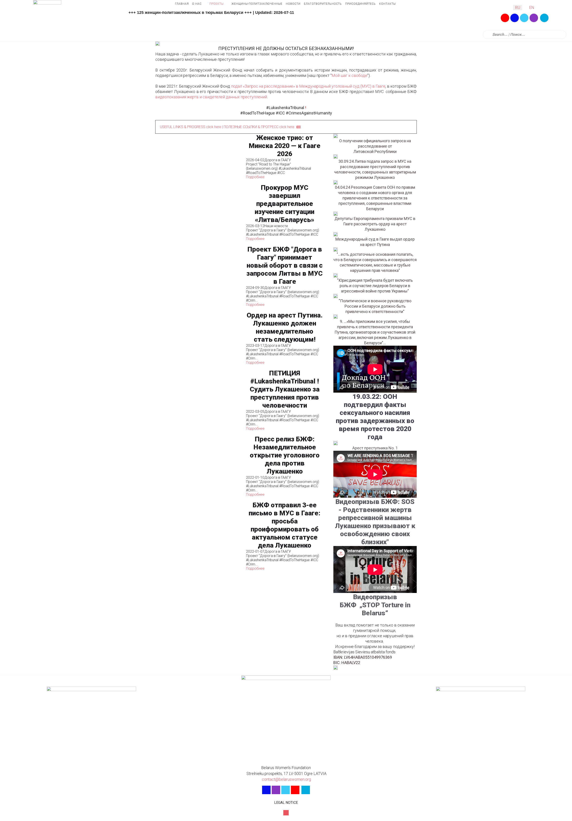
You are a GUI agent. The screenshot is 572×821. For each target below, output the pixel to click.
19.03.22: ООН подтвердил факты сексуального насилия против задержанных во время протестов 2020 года (375, 417)
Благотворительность (323, 3)
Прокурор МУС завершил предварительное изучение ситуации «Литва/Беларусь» (284, 204)
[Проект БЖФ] (198, 276)
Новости (293, 3)
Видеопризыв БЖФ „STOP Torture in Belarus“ (375, 605)
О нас (197, 3)
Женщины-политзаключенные (256, 3)
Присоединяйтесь (360, 3)
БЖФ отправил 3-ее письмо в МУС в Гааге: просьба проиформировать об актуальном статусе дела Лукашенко (284, 525)
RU (517, 7)
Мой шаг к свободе (349, 75)
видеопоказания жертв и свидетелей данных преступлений (211, 97)
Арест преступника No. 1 (375, 448)
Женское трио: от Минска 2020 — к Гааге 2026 (284, 146)
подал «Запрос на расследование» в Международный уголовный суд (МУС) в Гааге (308, 86)
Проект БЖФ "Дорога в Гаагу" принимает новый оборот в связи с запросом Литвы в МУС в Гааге (284, 265)
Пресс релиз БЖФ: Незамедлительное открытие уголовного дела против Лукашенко (285, 455)
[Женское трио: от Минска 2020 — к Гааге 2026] (198, 156)
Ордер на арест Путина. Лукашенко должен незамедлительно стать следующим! (285, 327)
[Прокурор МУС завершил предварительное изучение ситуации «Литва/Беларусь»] (198, 212)
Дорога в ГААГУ (277, 160)
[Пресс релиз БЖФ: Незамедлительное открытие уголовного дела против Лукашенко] (198, 465)
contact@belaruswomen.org (286, 779)
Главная (182, 3)
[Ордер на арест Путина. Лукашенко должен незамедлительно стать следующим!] (198, 338)
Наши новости (276, 226)
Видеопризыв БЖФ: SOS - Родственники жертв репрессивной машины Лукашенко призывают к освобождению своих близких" (375, 522)
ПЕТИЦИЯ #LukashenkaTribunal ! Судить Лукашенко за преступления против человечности (285, 389)
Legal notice (286, 802)
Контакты (387, 3)
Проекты (216, 3)
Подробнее (255, 177)
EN (531, 7)
